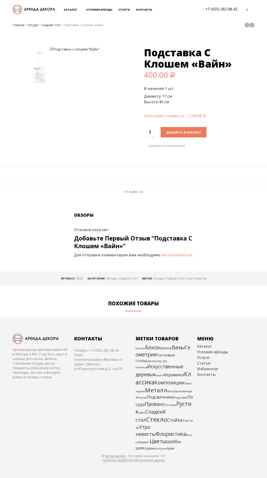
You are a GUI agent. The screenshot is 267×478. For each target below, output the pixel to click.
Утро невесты (196, 278)
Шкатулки (160, 448)
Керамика (174, 374)
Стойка (175, 420)
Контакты (206, 374)
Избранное (207, 368)
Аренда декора (115, 456)
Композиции (170, 382)
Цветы (158, 441)
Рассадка (170, 405)
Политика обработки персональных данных (133, 460)
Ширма (149, 448)
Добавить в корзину (183, 132)
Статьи (203, 363)
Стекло (156, 419)
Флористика (171, 433)
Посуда (33, 25)
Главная (18, 25)
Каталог (204, 346)
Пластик (142, 397)
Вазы (178, 347)
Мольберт (173, 391)
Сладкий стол (50, 25)
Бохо (151, 347)
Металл (156, 390)
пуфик (170, 448)
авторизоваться (176, 254)
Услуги (203, 357)
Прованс (155, 404)
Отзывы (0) (133, 192)
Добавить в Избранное (167, 146)
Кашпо (159, 375)
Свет (142, 412)
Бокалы (140, 348)
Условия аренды (212, 351)
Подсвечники (160, 397)
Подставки (180, 397)
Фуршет (144, 442)
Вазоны (164, 347)
